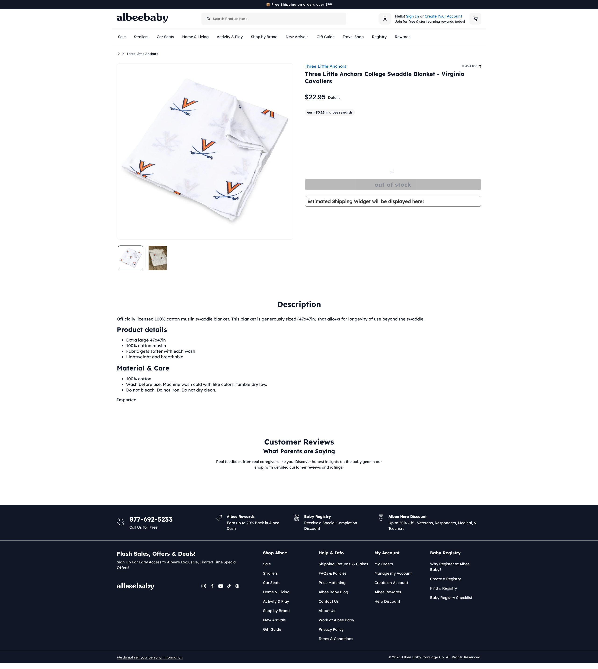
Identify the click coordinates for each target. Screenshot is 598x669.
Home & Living (276, 592)
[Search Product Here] (208, 19)
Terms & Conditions (336, 638)
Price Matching (332, 582)
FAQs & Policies (332, 573)
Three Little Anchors (142, 54)
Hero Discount (387, 601)
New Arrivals (274, 620)
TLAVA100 (469, 66)
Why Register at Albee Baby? (450, 567)
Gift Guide (272, 629)
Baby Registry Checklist (451, 597)
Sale (267, 564)
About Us (327, 610)
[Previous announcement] (118, 4)
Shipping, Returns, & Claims (343, 564)
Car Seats (271, 582)
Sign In (412, 16)
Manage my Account (393, 573)
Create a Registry (445, 578)
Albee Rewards (387, 592)
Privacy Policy (331, 629)
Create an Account (391, 582)
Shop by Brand (276, 610)
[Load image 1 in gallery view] (130, 258)
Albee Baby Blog (333, 592)
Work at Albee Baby (336, 620)
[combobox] (273, 19)
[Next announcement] (479, 4)
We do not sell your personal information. (150, 657)
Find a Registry (443, 588)
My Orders (383, 564)
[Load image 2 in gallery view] (157, 258)
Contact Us (329, 601)
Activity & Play (276, 601)
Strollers (270, 573)
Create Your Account (443, 16)
